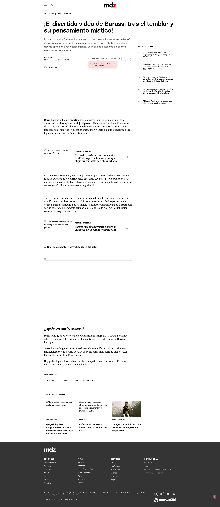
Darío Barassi (51, 381)
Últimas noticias (50, 463)
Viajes (80, 476)
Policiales (47, 470)
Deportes (81, 466)
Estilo (46, 476)
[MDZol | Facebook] (156, 494)
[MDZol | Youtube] (168, 494)
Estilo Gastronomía (85, 473)
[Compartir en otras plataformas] (130, 58)
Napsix (113, 480)
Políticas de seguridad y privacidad (157, 470)
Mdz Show (49, 14)
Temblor (66, 381)
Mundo (47, 473)
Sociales (47, 483)
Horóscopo (115, 466)
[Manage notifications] (214, 497)
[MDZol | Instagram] (162, 494)
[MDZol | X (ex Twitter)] (174, 494)
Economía (48, 466)
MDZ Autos (82, 479)
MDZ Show (48, 58)
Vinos (46, 480)
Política (80, 459)
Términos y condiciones (153, 473)
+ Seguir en (113, 58)
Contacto (147, 466)
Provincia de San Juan (83, 381)
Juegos (114, 473)
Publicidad (148, 463)
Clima (113, 463)
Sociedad (81, 462)
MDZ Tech (115, 476)
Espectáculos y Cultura (87, 469)
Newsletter (82, 483)
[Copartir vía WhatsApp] (125, 58)
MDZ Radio (115, 470)
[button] (45, 5)
